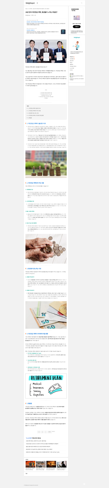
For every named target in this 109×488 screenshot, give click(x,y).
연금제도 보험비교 (31, 30)
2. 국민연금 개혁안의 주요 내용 (34, 110)
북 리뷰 (71, 70)
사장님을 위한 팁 (73, 66)
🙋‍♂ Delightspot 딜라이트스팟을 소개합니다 (76, 76)
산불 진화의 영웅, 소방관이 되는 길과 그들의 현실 (36, 441)
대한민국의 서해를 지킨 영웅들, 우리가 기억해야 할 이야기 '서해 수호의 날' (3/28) (42, 452)
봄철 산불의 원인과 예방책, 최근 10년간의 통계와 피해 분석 (38, 446)
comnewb (36, 485)
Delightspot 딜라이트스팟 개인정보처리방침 (77, 79)
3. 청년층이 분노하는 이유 (33, 113)
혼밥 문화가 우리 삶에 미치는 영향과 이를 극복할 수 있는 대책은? (39, 449)
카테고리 (72, 56)
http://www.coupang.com (31, 20)
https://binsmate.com (31, 28)
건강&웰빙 (72, 58)
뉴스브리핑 (28, 438)
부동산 (71, 62)
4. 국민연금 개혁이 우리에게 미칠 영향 (36, 115)
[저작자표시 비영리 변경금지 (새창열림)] (53, 431)
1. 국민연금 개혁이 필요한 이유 (34, 108)
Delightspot (30, 3)
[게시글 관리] (45, 432)
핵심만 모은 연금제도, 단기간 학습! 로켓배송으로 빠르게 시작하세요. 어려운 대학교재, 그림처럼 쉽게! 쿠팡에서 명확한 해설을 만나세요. (46, 24)
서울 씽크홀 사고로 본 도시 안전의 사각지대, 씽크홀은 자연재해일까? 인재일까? (42, 443)
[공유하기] (42, 432)
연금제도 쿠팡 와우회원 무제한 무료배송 (35, 22)
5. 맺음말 (30, 117)
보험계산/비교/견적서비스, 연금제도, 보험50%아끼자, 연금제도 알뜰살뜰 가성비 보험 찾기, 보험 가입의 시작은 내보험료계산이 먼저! (42, 32)
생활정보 (71, 64)
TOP (84, 484)
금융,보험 (71, 60)
